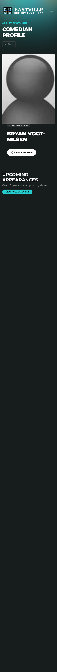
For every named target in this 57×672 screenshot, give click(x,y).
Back (10, 44)
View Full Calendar (17, 192)
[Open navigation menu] (52, 11)
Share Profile (23, 152)
